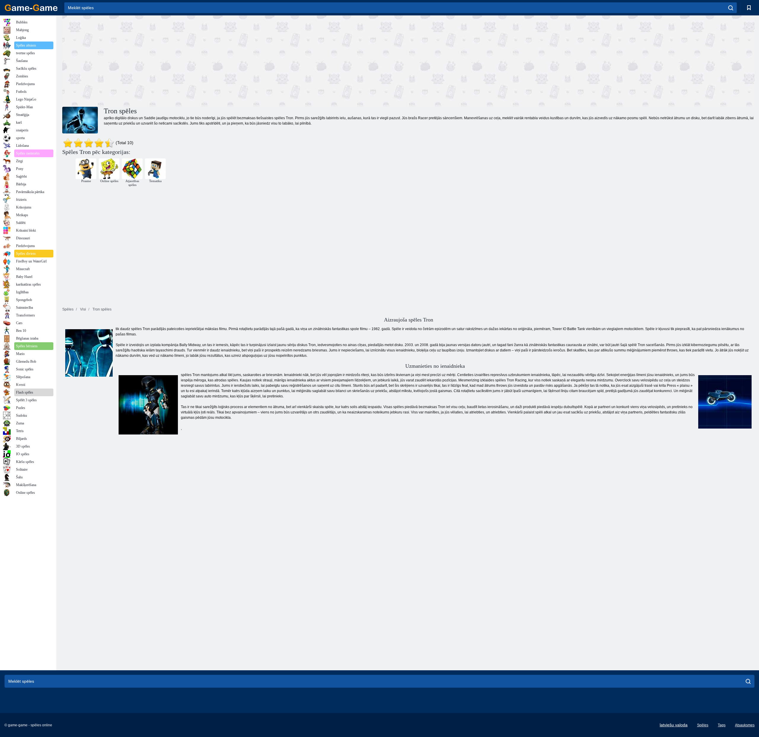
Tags (721, 725)
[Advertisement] (235, 60)
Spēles (702, 725)
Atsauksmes (745, 725)
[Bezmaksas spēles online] (31, 7)
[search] (730, 7)
